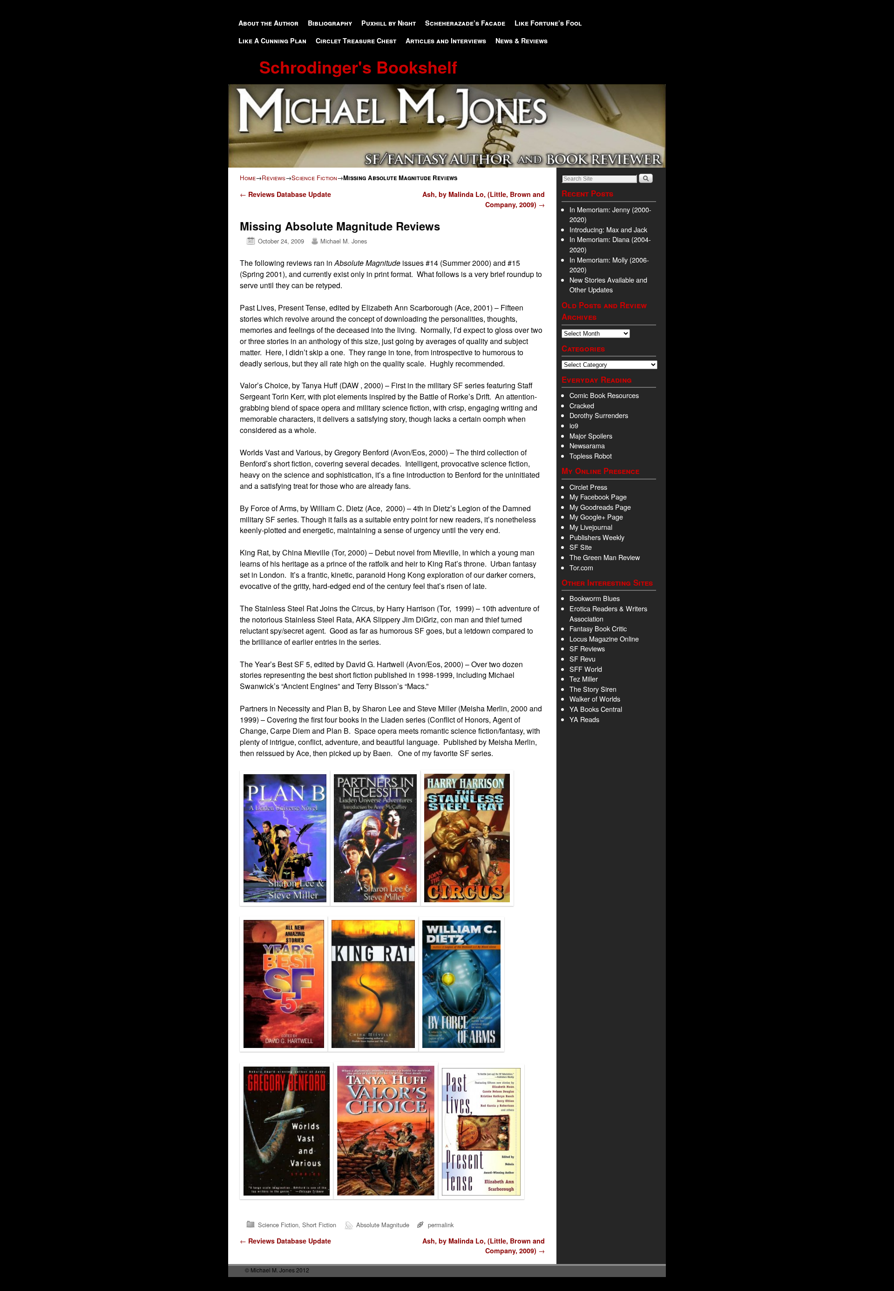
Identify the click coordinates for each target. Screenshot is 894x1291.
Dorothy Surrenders (598, 415)
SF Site (580, 547)
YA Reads (584, 719)
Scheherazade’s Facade (465, 22)
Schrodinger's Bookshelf (358, 66)
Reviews (273, 177)
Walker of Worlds (594, 698)
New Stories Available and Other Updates (608, 285)
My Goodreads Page (600, 507)
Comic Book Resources (604, 395)
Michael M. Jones (343, 241)
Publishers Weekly (596, 537)
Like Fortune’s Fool (548, 22)
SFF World (585, 669)
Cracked (581, 405)
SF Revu (582, 658)
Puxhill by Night (388, 22)
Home (248, 177)
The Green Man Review (604, 557)
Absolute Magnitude (382, 1224)
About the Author (268, 22)
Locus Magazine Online (604, 638)
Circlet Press (588, 487)
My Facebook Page (598, 496)
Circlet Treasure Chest (356, 40)
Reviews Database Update (285, 194)
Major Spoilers (590, 435)
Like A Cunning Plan (272, 40)
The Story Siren (592, 689)
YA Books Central (595, 709)
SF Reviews (587, 648)
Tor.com (581, 567)
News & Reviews (521, 40)
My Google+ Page (596, 516)
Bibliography (330, 22)
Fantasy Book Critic (598, 628)
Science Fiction (314, 177)
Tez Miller (583, 678)
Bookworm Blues (594, 598)
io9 (573, 425)
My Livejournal (590, 527)
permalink (441, 1224)
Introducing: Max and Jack (608, 229)
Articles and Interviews (446, 40)
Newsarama (587, 445)
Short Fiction (319, 1224)
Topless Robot (590, 455)
